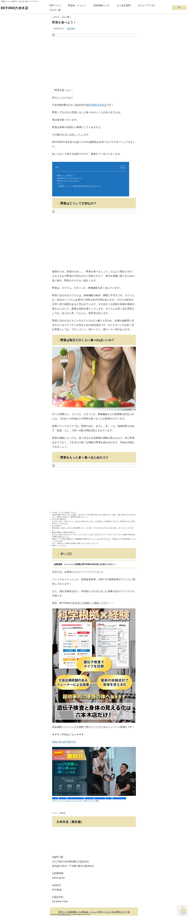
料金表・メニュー (77, 5)
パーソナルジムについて (75, 798)
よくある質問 (124, 5)
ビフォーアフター (147, 5)
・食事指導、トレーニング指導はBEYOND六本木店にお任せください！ (79, 186)
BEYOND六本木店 (14, 7)
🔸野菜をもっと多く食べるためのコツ (68, 181)
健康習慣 (109, 798)
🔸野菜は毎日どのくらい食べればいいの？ (69, 178)
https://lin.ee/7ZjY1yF (64, 741)
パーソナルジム (65, 800)
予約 (179, 7)
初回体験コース (102, 5)
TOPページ (55, 5)
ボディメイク (89, 798)
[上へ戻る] (183, 910)
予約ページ (103, 911)
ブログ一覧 (55, 9)
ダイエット (63, 798)
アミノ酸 (55, 798)
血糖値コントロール (119, 798)
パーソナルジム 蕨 (79, 800)
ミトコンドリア (99, 798)
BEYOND (71, 28)
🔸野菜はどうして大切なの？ (65, 176)
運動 (97, 800)
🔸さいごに (59, 183)
